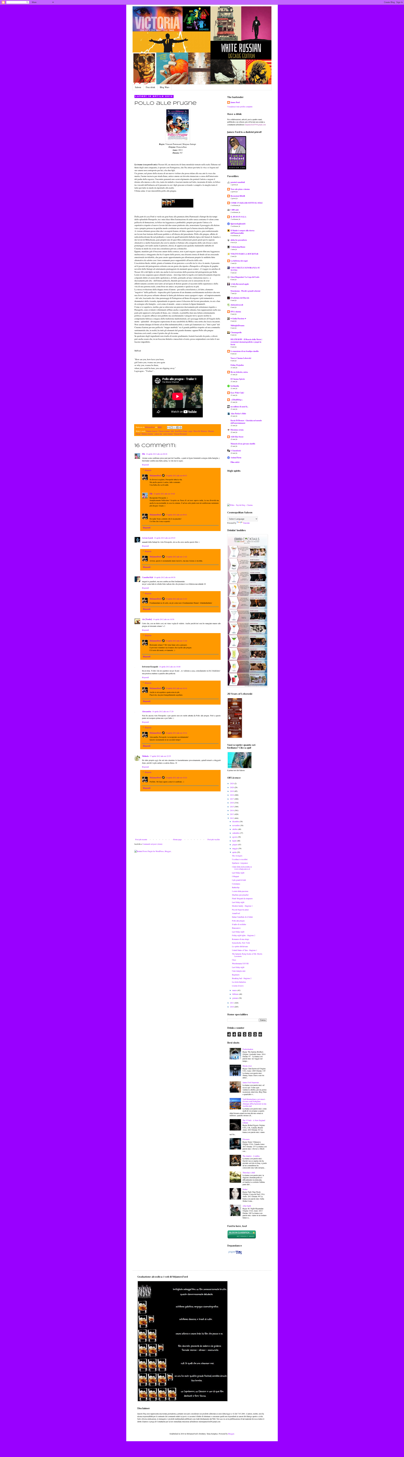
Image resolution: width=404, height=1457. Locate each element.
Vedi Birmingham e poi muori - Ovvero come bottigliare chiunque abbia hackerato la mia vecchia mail (254, 1102)
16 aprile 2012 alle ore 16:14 (176, 688)
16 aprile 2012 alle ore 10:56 (163, 619)
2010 (232, 1006)
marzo (234, 990)
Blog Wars (164, 87)
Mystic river (247, 1066)
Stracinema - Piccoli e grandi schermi (245, 291)
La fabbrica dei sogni (239, 260)
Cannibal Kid (147, 577)
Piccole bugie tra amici (240, 909)
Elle (143, 454)
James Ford (235, 102)
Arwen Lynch (147, 538)
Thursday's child (249, 1172)
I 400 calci (235, 209)
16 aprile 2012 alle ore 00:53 (176, 475)
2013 (232, 814)
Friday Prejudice (237, 365)
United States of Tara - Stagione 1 (244, 950)
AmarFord (236, 913)
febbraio (235, 994)
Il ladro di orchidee (239, 924)
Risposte (148, 470)
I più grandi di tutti (239, 880)
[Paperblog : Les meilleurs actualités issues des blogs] (235, 1254)
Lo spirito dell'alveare (240, 946)
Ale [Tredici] (147, 619)
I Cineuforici (236, 450)
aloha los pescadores (239, 240)
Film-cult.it (235, 462)
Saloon (138, 87)
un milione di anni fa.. (239, 406)
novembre (236, 825)
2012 (232, 818)
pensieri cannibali (238, 182)
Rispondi (145, 464)
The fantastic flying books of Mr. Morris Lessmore (247, 955)
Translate (246, 523)
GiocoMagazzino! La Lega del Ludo (245, 277)
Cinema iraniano (164, 431)
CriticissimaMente (238, 247)
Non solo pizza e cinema (240, 189)
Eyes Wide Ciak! (237, 392)
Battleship (235, 887)
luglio (234, 840)
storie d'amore (168, 434)
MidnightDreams (237, 325)
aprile (234, 852)
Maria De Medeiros (200, 431)
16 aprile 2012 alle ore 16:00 (169, 666)
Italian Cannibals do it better (242, 917)
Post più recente (141, 839)
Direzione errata (237, 429)
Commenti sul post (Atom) (152, 844)
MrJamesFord (155, 475)
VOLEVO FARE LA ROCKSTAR (244, 253)
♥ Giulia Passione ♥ (238, 318)
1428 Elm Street (237, 436)
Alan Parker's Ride (238, 413)
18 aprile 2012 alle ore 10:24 (176, 777)
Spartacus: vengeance (240, 863)
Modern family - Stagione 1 (242, 906)
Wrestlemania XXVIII (240, 963)
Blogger (231, 1433)
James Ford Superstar (251, 1082)
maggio (235, 848)
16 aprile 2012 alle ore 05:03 (164, 538)
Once (234, 959)
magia (190, 431)
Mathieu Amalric (147, 434)
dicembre (236, 821)
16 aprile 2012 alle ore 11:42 (176, 556)
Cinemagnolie (236, 332)
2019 (232, 791)
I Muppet (235, 876)
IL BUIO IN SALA (238, 216)
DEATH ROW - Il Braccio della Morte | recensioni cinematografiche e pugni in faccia (246, 342)
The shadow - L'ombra (251, 1156)
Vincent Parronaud (180, 434)
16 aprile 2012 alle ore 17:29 (162, 711)
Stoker (245, 1189)
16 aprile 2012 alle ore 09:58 (164, 577)
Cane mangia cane (238, 971)
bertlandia (235, 386)
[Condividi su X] (174, 427)
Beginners (236, 974)
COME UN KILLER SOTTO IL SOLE (247, 203)
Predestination (248, 1049)
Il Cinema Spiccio (238, 379)
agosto (235, 837)
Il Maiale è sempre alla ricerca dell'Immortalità (242, 231)
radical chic (158, 434)
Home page (177, 839)
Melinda (145, 756)
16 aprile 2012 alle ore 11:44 (176, 640)
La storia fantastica (239, 982)
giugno (235, 844)
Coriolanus (236, 883)
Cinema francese (152, 431)
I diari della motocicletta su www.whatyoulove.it (242, 867)
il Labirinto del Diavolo (240, 298)
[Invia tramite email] (168, 427)
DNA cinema (236, 311)
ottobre (235, 829)
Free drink (150, 87)
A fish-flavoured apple (240, 284)
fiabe (172, 431)
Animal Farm (236, 457)
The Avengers (237, 855)
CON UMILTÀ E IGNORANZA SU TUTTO (245, 269)
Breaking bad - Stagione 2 (241, 978)
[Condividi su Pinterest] (180, 427)
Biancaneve (236, 928)
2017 (232, 799)
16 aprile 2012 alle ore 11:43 (176, 598)
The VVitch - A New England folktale (254, 1121)
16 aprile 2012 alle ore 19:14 (176, 733)
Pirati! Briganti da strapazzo (242, 898)
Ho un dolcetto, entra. (239, 372)
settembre (236, 833)
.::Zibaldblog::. (237, 399)
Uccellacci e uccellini (239, 859)
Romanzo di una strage (240, 939)
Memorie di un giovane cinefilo (243, 443)
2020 (232, 787)
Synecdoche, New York (241, 942)
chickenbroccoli (237, 304)
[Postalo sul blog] (171, 427)
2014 (232, 810)
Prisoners (246, 1139)
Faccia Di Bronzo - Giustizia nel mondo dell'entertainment (246, 421)
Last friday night (238, 872)
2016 (232, 802)
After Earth (247, 1206)
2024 (232, 783)
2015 (232, 806)
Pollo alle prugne (238, 920)
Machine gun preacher (240, 894)
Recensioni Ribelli (238, 196)
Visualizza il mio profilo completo (239, 106)
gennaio (235, 998)
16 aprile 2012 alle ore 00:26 (156, 454)
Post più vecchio (214, 839)
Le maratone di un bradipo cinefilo (245, 351)
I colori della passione (240, 891)
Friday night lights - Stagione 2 (243, 935)
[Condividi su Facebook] (177, 427)
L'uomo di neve (238, 985)
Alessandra (146, 711)
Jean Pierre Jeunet (181, 431)
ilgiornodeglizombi (238, 223)
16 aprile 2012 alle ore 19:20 (164, 493)
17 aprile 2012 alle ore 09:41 (176, 514)
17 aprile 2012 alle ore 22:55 (160, 756)
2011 (232, 1002)
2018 (232, 795)
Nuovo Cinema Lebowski (241, 358)
